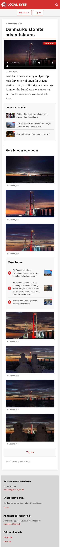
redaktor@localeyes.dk (13, 490)
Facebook (7, 537)
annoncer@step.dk (11, 524)
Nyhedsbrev (24, 13)
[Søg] (56, 5)
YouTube (7, 541)
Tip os (38, 13)
